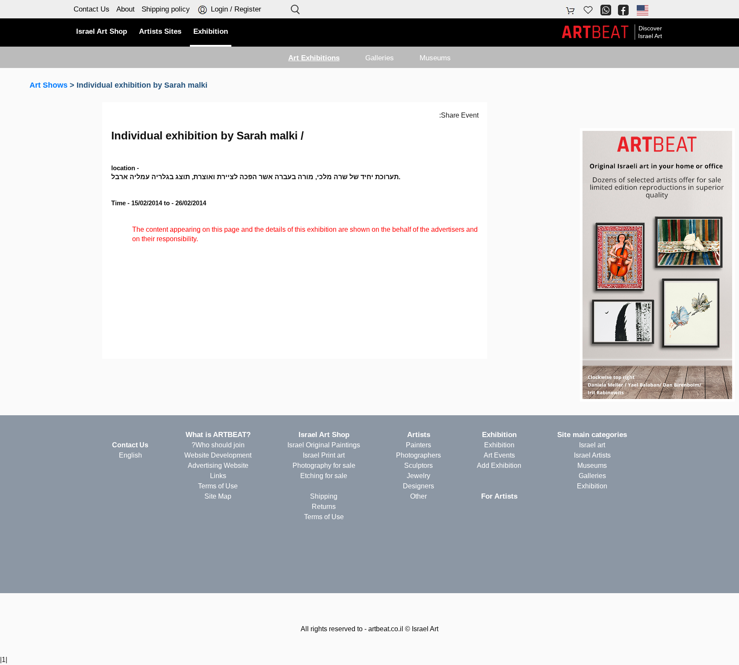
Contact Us (91, 9)
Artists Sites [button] (160, 31)
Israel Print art (324, 455)
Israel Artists (592, 455)
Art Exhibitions (314, 58)
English (130, 455)
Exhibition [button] (210, 31)
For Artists (499, 496)
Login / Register (235, 9)
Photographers (418, 455)
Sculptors (418, 465)
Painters (418, 445)
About (125, 9)
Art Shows (49, 85)
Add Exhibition (499, 465)
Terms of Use (324, 516)
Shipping (323, 496)
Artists (418, 435)
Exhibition (592, 486)
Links (218, 475)
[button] (642, 10)
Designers (418, 486)
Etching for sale (323, 475)
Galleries (379, 58)
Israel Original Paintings (323, 445)
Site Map (217, 496)
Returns (324, 506)
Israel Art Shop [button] (101, 31)
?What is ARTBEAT (218, 435)
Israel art (592, 445)
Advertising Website (218, 465)
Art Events (499, 455)
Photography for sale (324, 465)
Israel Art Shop (324, 435)
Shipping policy (166, 9)
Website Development (217, 455)
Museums (435, 58)
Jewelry (418, 475)
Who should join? (218, 445)
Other (418, 496)
